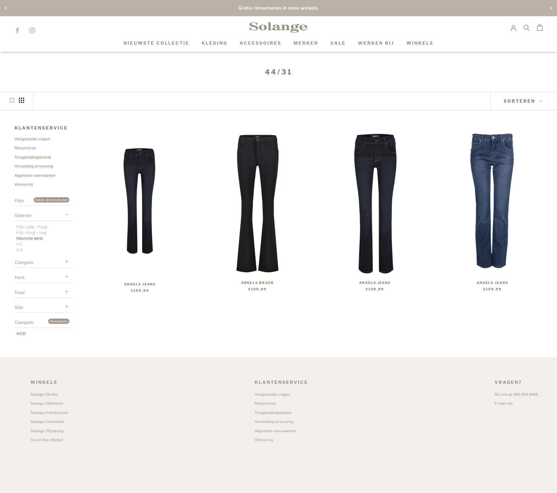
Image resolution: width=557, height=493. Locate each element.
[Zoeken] (527, 27)
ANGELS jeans (139, 284)
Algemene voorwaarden (35, 175)
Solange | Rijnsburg (46, 431)
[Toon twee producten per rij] (12, 100)
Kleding (214, 43)
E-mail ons (504, 403)
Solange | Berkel (44, 394)
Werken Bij (376, 43)
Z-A (19, 250)
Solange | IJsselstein (47, 421)
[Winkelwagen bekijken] (539, 27)
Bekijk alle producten (51, 200)
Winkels (419, 43)
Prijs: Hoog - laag (31, 232)
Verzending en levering (34, 166)
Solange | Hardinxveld (49, 412)
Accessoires (260, 43)
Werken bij (24, 184)
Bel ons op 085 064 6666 (516, 394)
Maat (20, 292)
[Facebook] (17, 30)
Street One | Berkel (46, 440)
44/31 (21, 333)
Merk (20, 277)
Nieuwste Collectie (156, 43)
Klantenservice (41, 128)
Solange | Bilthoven (46, 403)
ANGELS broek (257, 283)
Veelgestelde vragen (32, 139)
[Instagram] (32, 30)
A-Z (19, 244)
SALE (338, 43)
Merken (306, 43)
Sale (19, 307)
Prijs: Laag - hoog (31, 226)
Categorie (24, 262)
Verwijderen (59, 321)
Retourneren (25, 148)
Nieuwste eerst (29, 238)
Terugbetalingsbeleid (33, 157)
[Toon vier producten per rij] (21, 100)
